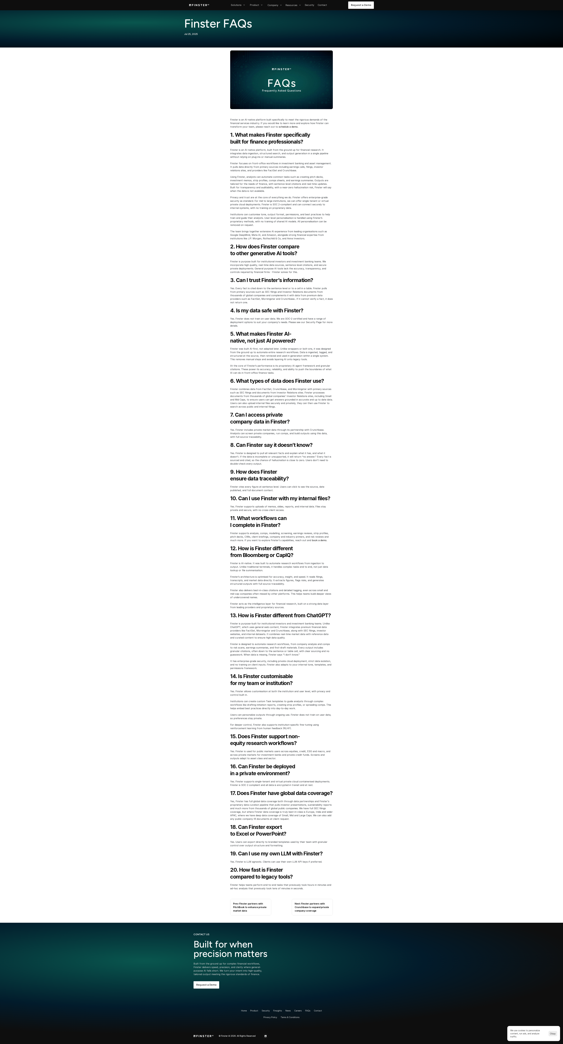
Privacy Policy (270, 1017)
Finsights (277, 1010)
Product (254, 1010)
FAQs (307, 1010)
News (288, 1010)
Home (244, 1010)
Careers (298, 1010)
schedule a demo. (289, 126)
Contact (318, 1010)
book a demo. (319, 540)
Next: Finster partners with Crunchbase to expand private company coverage (312, 907)
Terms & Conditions (290, 1017)
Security (266, 1010)
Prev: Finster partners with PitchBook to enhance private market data (250, 907)
